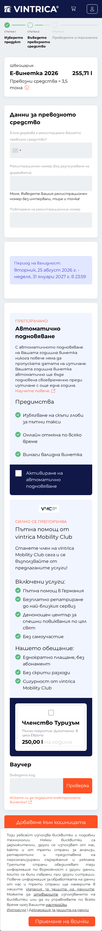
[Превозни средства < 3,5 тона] (26, 87)
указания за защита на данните (60, 889)
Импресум (16, 910)
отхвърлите (46, 894)
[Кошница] (73, 8)
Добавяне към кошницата (51, 822)
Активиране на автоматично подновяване (44, 480)
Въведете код (22, 775)
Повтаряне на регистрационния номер (45, 209)
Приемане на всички (62, 921)
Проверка (77, 785)
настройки (56, 905)
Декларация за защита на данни (59, 910)
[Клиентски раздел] (92, 9)
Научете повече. (32, 390)
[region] (51, 927)
